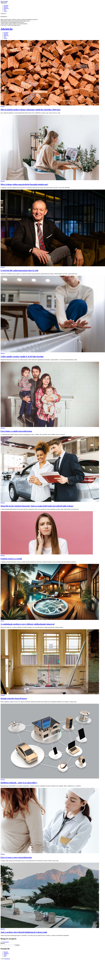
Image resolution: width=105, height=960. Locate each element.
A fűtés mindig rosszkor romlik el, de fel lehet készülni (22, 357)
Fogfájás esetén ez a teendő (11, 559)
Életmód (6, 7)
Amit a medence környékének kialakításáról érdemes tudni (24, 932)
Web (5, 9)
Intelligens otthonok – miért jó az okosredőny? (19, 783)
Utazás (5, 11)
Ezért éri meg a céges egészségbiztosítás (16, 857)
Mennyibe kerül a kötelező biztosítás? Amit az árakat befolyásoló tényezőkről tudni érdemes (37, 506)
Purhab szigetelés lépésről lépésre (14, 698)
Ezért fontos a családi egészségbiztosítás (16, 431)
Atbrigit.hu (7, 29)
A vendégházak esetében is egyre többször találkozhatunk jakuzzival (27, 624)
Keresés (3, 943)
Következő (6, 942)
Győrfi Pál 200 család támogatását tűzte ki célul (19, 270)
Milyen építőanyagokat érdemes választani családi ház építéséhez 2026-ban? (30, 110)
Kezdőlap (6, 5)
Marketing (6, 8)
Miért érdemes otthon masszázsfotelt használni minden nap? (24, 184)
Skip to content (4, 1)
